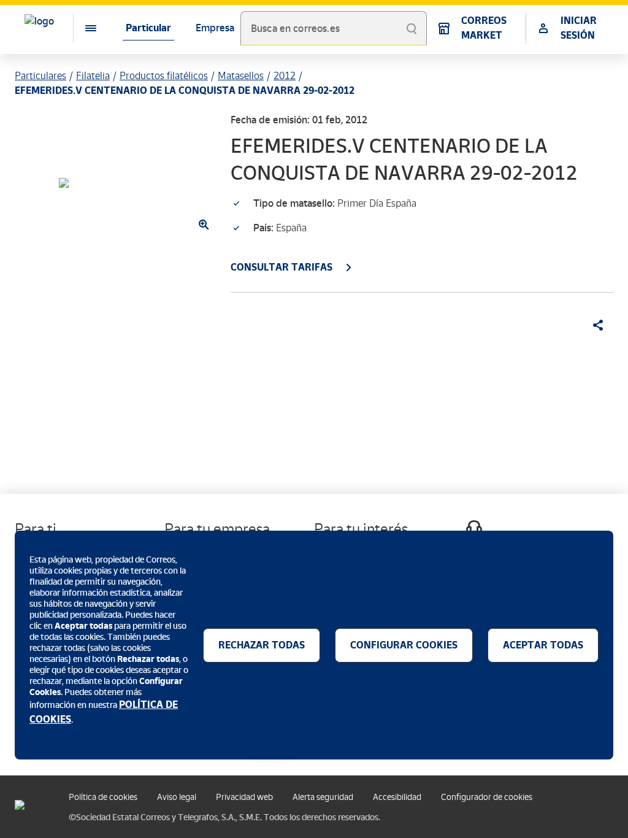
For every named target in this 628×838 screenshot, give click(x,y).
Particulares (40, 76)
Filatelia (93, 76)
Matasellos (241, 76)
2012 (285, 76)
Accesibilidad (397, 797)
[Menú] (81, 28)
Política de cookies (103, 797)
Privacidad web (244, 797)
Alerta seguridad (323, 797)
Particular (148, 28)
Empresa (215, 28)
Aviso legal (176, 797)
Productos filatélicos (164, 76)
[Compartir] (593, 325)
